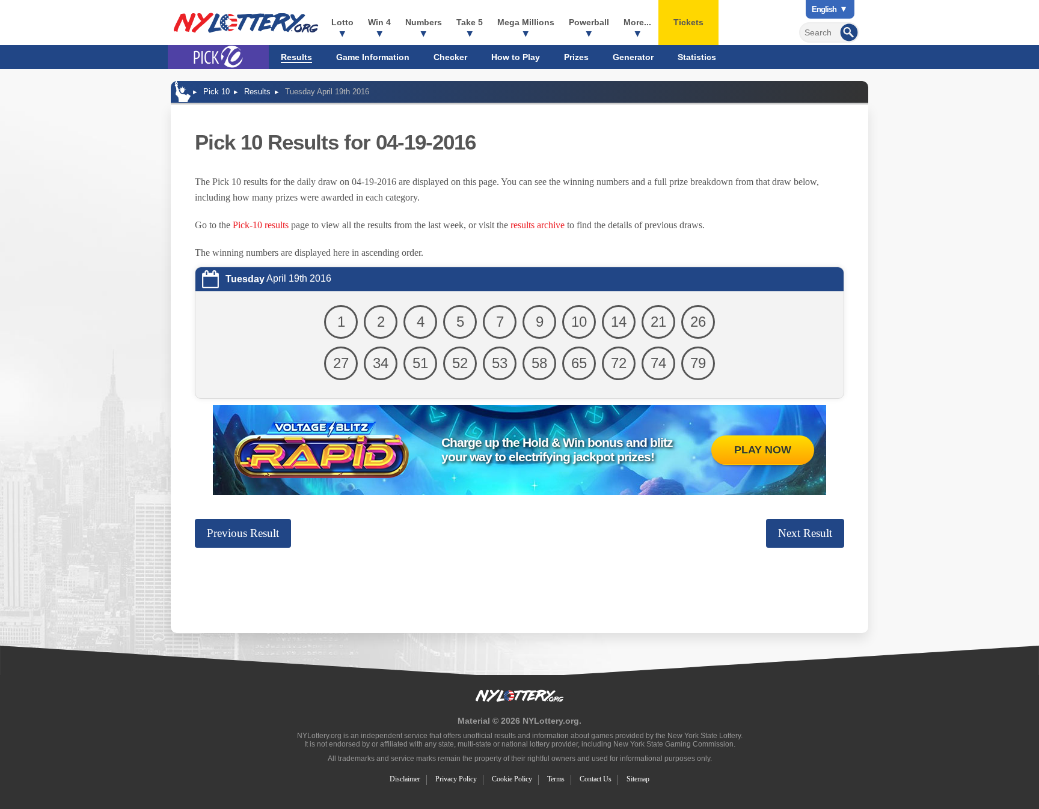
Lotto (342, 22)
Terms (556, 779)
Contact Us (595, 779)
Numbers (423, 22)
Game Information (372, 57)
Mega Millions (525, 22)
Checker (450, 57)
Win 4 (379, 22)
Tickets (688, 22)
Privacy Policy (456, 779)
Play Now (762, 450)
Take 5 (469, 22)
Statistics (697, 57)
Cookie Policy (512, 779)
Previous (243, 533)
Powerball (589, 22)
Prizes (576, 57)
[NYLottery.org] (246, 22)
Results (296, 57)
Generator (633, 57)
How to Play (515, 57)
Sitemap (638, 779)
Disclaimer (405, 779)
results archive (537, 225)
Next (805, 533)
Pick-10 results (261, 225)
